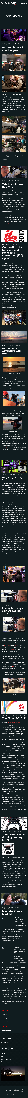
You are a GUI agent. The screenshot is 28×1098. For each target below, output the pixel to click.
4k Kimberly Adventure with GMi (12, 350)
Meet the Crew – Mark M (12, 913)
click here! (10, 670)
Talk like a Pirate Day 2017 (12, 186)
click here (4, 676)
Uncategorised (5, 1021)
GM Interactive (20, 244)
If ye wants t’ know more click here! (11, 223)
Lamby (17, 661)
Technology (4, 1018)
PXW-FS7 (17, 645)
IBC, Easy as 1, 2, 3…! (12, 479)
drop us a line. (9, 447)
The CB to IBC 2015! (14, 718)
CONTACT (3, 1063)
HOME (2, 1056)
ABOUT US (3, 1058)
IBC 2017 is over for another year (14, 49)
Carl (13, 666)
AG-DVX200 (7, 645)
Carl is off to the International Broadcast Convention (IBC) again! (12, 252)
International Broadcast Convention (16, 262)
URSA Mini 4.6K (11, 649)
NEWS (2, 1061)
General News (5, 1014)
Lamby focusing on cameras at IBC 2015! (13, 610)
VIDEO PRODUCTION (6, 1059)
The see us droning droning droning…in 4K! (13, 837)
